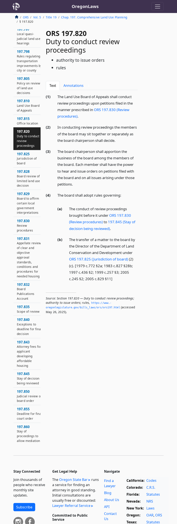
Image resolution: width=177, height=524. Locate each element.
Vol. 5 (37, 17)
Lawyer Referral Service (71, 505)
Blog (107, 492)
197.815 (27, 120)
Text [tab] (52, 85)
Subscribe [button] (24, 507)
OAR (149, 515)
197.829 (28, 203)
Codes (151, 480)
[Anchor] (81, 116)
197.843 (29, 354)
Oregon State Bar (73, 479)
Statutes (153, 494)
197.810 (28, 105)
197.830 (25, 225)
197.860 (28, 433)
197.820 (28, 138)
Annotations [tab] (76, 85)
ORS (25, 17)
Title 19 (51, 17)
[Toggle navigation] (158, 6)
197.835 (28, 309)
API (106, 506)
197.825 (27, 158)
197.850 (29, 396)
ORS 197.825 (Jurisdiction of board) (98, 259)
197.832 (25, 291)
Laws (150, 508)
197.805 (28, 85)
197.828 (28, 178)
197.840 (29, 326)
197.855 (29, 413)
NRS (149, 501)
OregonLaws (85, 6)
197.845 (28, 378)
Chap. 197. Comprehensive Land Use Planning (94, 17)
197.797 (28, 36)
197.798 (29, 60)
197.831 (29, 257)
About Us (111, 499)
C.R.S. (150, 487)
